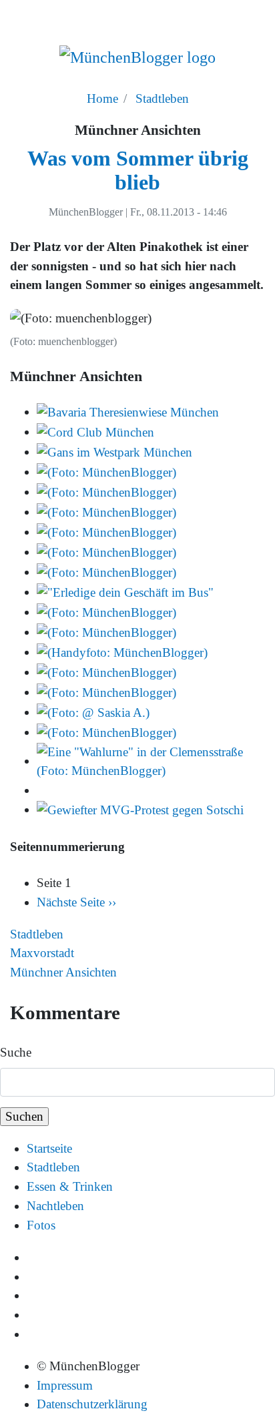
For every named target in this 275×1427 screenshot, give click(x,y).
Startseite (49, 1148)
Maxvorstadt (42, 953)
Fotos (41, 1225)
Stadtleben (162, 98)
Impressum (65, 1385)
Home (102, 98)
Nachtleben (55, 1206)
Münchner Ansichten (63, 972)
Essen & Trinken (70, 1186)
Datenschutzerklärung (92, 1404)
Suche (15, 1052)
